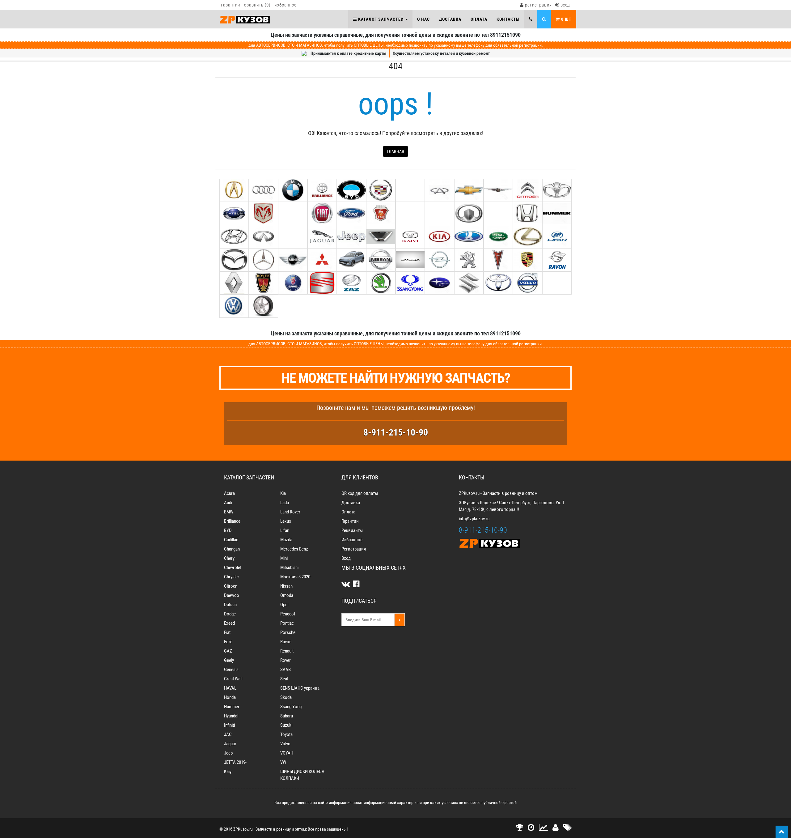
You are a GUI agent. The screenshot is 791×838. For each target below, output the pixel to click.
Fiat (227, 632)
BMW (228, 512)
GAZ (228, 651)
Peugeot (287, 614)
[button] (530, 19)
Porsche (287, 632)
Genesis (231, 669)
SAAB (285, 669)
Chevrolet (232, 567)
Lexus (285, 521)
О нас (423, 19)
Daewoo (231, 595)
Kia (283, 493)
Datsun (230, 604)
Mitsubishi (289, 567)
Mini (284, 558)
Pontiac (287, 623)
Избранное (285, 5)
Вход (564, 5)
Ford (228, 641)
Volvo (285, 744)
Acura (229, 493)
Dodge (230, 614)
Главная (395, 151)
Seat (284, 679)
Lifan (284, 530)
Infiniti (229, 725)
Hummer (231, 706)
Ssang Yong (291, 706)
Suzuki (286, 725)
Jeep (228, 753)
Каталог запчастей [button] (381, 19)
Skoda (286, 697)
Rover (285, 660)
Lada (284, 502)
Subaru (286, 716)
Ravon (285, 641)
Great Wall (233, 679)
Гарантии (230, 5)
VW (283, 762)
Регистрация (538, 5)
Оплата (479, 19)
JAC (228, 734)
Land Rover (290, 512)
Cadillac (231, 539)
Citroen (230, 586)
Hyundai (231, 716)
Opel (284, 604)
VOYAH (286, 753)
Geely (229, 660)
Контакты (508, 19)
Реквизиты (352, 530)
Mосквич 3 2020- (295, 577)
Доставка (450, 19)
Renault (287, 651)
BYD (228, 530)
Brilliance (232, 521)
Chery (229, 558)
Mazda (286, 539)
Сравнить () (257, 5)
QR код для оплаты (359, 493)
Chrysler (231, 577)
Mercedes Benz (294, 549)
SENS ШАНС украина (299, 688)
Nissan (286, 586)
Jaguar (230, 744)
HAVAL (230, 688)
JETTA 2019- (235, 762)
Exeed (229, 623)
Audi (228, 502)
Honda (230, 697)
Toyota (286, 734)
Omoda (286, 595)
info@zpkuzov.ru (474, 518)
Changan (232, 549)
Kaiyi (228, 771)
